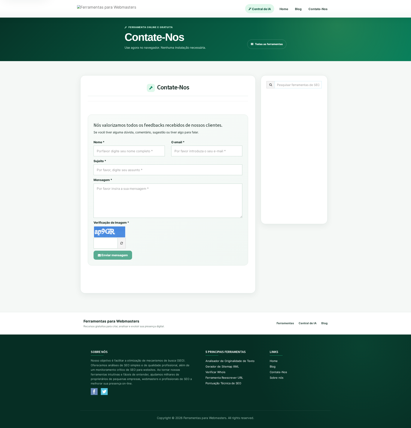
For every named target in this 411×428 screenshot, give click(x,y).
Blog (298, 9)
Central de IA (261, 9)
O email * (178, 142)
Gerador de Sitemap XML (222, 366)
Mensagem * (103, 180)
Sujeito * (100, 161)
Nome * (99, 142)
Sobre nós (276, 377)
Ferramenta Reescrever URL (224, 377)
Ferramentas (285, 323)
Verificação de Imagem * (111, 222)
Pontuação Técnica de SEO (223, 383)
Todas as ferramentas (269, 44)
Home (284, 9)
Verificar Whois (215, 372)
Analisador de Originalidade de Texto (230, 361)
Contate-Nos (318, 9)
